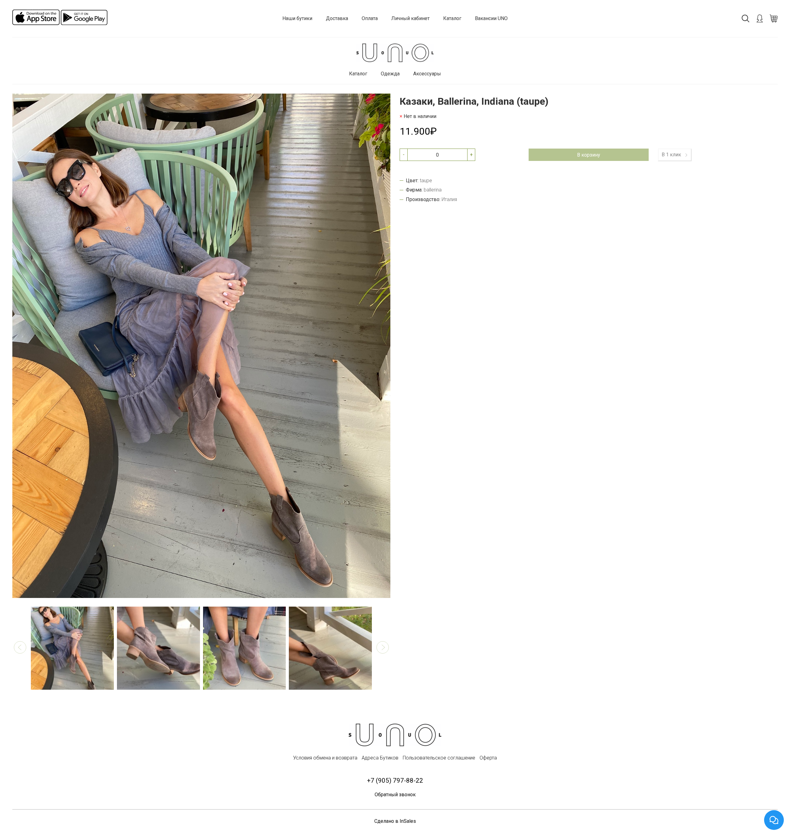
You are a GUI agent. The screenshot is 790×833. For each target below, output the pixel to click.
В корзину (588, 155)
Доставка (337, 18)
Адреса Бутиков (380, 758)
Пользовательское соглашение (439, 758)
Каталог (452, 18)
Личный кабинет (410, 18)
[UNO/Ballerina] (395, 53)
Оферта (488, 758)
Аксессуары (427, 74)
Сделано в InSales (395, 821)
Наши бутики (297, 18)
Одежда (390, 74)
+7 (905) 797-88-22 (395, 780)
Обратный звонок (395, 794)
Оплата (370, 18)
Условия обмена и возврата (325, 758)
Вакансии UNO (491, 18)
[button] (20, 647)
